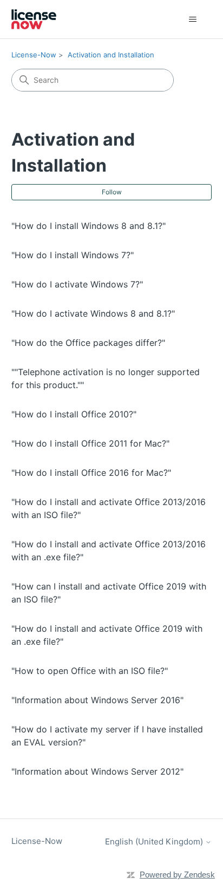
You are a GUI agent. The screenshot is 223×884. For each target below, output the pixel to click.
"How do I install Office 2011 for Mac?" (90, 443)
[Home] (34, 19)
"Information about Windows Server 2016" (97, 700)
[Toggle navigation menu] (192, 19)
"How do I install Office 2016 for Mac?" (91, 472)
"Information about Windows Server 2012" (97, 771)
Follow (112, 192)
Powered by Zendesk (177, 874)
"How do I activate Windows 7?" (77, 284)
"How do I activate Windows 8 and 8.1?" (93, 313)
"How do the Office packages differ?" (88, 342)
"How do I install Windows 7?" (72, 255)
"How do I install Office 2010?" (73, 414)
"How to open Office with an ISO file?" (89, 670)
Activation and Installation (111, 54)
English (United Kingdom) (155, 841)
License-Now (33, 54)
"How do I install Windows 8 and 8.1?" (88, 225)
